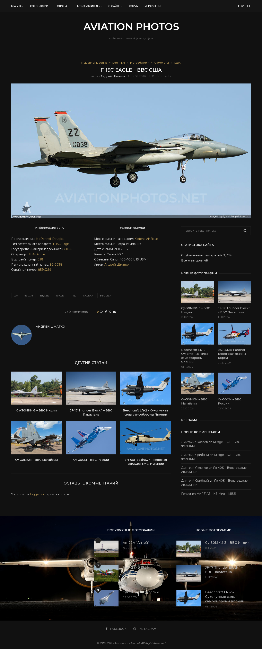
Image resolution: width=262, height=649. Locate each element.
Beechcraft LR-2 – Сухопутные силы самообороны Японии (145, 412)
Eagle (65, 244)
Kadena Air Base (146, 239)
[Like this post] (101, 312)
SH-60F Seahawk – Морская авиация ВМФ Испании (146, 462)
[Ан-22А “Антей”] (106, 549)
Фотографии (38, 6)
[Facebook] (238, 6)
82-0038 (56, 264)
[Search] (249, 6)
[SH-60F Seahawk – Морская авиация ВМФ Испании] (145, 437)
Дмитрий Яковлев (194, 442)
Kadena (88, 295)
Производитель (87, 6)
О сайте (114, 6)
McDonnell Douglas (50, 239)
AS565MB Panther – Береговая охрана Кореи (232, 354)
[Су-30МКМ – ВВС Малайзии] (36, 437)
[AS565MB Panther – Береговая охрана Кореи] (234, 334)
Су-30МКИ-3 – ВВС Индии (36, 410)
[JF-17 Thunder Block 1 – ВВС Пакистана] (91, 388)
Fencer (186, 494)
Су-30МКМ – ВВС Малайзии (36, 460)
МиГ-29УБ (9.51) (136, 567)
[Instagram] (243, 6)
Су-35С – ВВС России (141, 592)
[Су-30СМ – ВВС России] (91, 437)
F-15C (57, 244)
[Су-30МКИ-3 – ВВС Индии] (36, 388)
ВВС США (105, 295)
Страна (62, 6)
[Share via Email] (114, 312)
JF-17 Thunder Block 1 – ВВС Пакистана (91, 412)
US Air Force (36, 254)
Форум (134, 6)
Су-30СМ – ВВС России (91, 460)
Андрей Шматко (113, 76)
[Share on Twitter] (109, 312)
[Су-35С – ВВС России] (106, 598)
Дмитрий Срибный (195, 455)
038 (40, 259)
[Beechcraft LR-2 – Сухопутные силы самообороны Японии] (145, 388)
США (67, 249)
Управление (153, 6)
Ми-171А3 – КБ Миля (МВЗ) (216, 494)
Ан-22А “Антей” (136, 543)
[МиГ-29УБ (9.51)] (106, 573)
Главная (17, 6)
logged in (37, 494)
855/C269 (44, 270)
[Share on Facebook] (106, 312)
